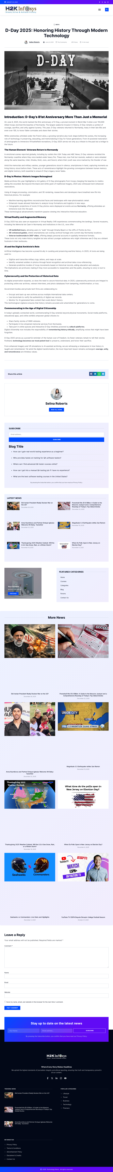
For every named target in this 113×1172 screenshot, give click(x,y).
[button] (100, 10)
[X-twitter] (52, 1078)
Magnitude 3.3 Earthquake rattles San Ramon (88, 523)
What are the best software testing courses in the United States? (40, 476)
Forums (63, 593)
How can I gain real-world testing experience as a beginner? (38, 451)
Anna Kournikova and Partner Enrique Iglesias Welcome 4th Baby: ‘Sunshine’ (37, 524)
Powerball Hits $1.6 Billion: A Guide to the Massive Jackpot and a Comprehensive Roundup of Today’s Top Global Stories (87, 505)
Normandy (81, 206)
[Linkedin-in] (56, 1078)
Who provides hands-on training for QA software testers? (37, 458)
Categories (64, 585)
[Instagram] (61, 1078)
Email (6, 982)
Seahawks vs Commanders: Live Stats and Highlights (29, 917)
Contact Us (64, 598)
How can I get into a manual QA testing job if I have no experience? (41, 470)
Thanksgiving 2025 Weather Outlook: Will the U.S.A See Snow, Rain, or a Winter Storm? (37, 544)
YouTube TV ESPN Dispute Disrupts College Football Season (83, 917)
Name (6, 973)
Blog (62, 589)
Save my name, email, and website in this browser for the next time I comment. (34, 1002)
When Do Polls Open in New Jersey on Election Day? (83, 844)
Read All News (56, 409)
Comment (8, 946)
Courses (63, 581)
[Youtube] (65, 1078)
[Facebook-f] (48, 1078)
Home (62, 577)
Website (7, 992)
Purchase (13, 593)
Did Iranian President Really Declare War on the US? (30, 694)
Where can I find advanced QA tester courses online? (35, 464)
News (57, 24)
